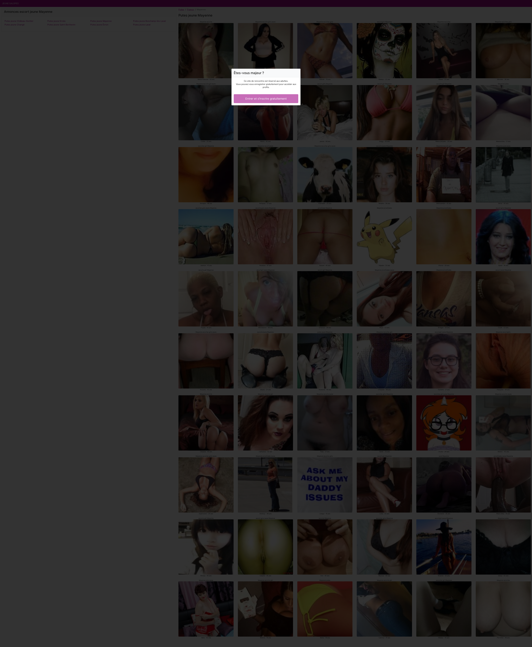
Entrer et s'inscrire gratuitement (266, 98)
